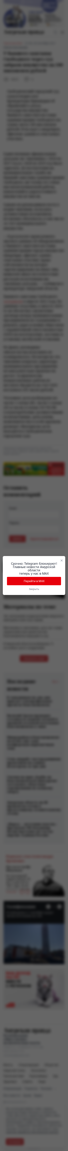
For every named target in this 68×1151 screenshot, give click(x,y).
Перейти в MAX (34, 581)
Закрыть (34, 589)
